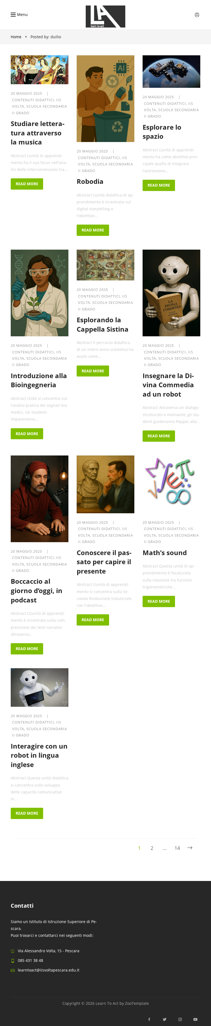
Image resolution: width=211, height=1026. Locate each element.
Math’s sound (165, 552)
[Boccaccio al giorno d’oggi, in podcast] (39, 498)
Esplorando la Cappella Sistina (103, 324)
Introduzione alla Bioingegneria (39, 380)
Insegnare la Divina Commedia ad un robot (168, 385)
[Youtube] (194, 1019)
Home (17, 36)
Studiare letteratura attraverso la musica (38, 132)
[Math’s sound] (171, 484)
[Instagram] (180, 1019)
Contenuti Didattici (33, 99)
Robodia (90, 181)
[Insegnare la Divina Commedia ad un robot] (171, 293)
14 (177, 848)
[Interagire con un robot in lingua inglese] (39, 687)
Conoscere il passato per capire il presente (104, 561)
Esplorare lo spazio (162, 131)
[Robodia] (105, 98)
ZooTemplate (137, 1003)
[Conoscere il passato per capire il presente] (105, 484)
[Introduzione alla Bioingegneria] (39, 293)
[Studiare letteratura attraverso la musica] (39, 69)
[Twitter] (165, 1019)
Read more (27, 183)
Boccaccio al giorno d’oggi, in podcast (36, 590)
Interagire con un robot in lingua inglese (39, 755)
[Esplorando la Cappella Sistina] (105, 265)
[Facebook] (149, 1019)
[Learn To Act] (106, 17)
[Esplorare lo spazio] (171, 71)
